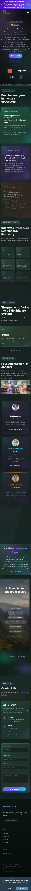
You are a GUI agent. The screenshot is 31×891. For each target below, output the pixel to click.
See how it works (15, 55)
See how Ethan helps (15, 501)
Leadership (6, 836)
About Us (5, 833)
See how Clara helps (15, 465)
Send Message (14, 789)
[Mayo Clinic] (21, 77)
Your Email (6, 755)
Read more (20, 7)
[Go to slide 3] (14, 350)
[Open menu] (28, 13)
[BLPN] (10, 70)
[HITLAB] (10, 77)
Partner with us (15, 671)
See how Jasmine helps (15, 429)
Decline (9, 888)
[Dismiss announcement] (29, 4)
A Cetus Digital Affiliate (12, 820)
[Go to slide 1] (11, 350)
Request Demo (7, 853)
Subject (5, 763)
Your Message (7, 772)
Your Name (6, 746)
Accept (22, 888)
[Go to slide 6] (19, 350)
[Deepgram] (21, 70)
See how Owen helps (15, 536)
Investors (5, 839)
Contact (5, 842)
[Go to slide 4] (16, 350)
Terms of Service (18, 884)
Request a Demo (15, 61)
